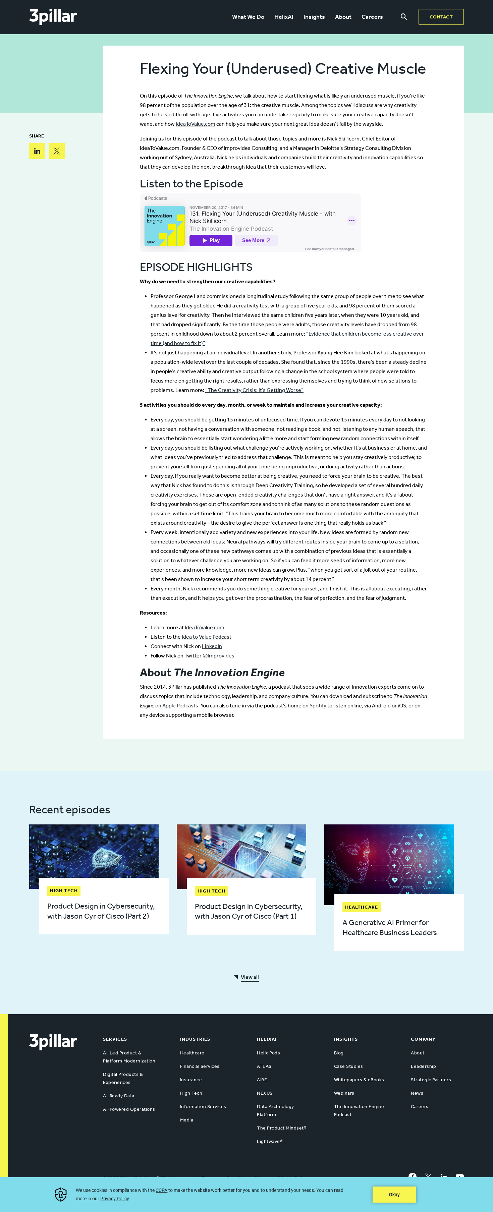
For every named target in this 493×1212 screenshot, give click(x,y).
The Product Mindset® (281, 1128)
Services (115, 1039)
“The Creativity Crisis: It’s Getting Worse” (254, 390)
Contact (441, 17)
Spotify (318, 705)
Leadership (423, 1066)
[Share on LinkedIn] (37, 151)
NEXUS (265, 1093)
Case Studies (348, 1066)
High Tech (191, 1093)
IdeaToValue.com (195, 124)
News (417, 1093)
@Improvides (218, 655)
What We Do (248, 16)
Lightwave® (269, 1141)
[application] (246, 1194)
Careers (372, 16)
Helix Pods (268, 1053)
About (343, 16)
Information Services (203, 1106)
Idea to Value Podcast (206, 637)
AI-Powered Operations (129, 1109)
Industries (195, 1039)
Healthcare (192, 1053)
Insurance (191, 1080)
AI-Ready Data (118, 1096)
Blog (339, 1053)
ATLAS (264, 1066)
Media (187, 1120)
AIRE (262, 1080)
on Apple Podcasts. (177, 705)
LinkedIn (212, 646)
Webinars (344, 1093)
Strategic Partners (431, 1080)
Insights (314, 16)
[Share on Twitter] (57, 151)
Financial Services (200, 1066)
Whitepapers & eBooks (359, 1080)
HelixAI (283, 16)
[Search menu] (403, 17)
